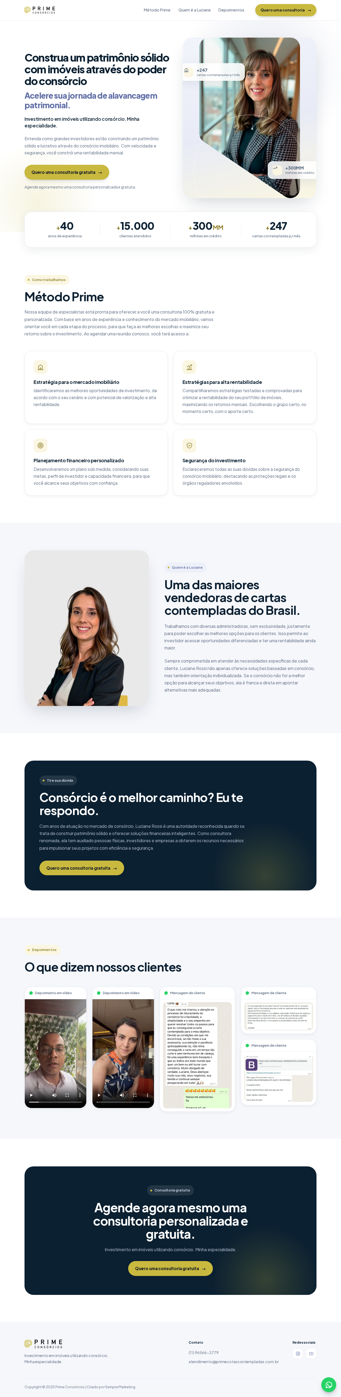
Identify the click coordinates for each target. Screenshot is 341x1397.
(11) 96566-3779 (204, 1352)
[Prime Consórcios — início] (40, 10)
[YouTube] (311, 1353)
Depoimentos (231, 9)
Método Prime (157, 9)
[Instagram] (298, 1353)
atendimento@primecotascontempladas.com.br (234, 1361)
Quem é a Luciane (194, 9)
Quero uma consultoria (286, 9)
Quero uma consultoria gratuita (66, 172)
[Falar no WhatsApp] (328, 1384)
